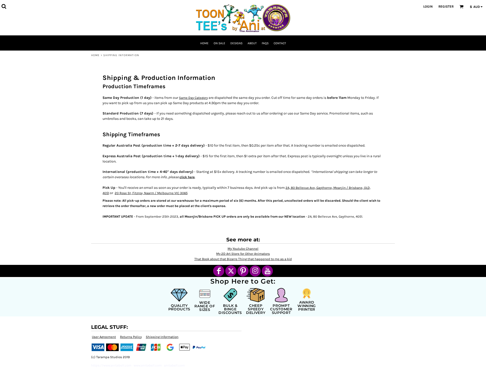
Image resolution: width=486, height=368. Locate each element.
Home (95, 55)
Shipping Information (162, 337)
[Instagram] (255, 271)
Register (446, 6)
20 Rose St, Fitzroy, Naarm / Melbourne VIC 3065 (151, 193)
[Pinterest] (243, 271)
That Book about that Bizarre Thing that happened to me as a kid (243, 259)
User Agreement (104, 337)
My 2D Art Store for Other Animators (243, 254)
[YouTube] (267, 271)
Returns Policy (131, 337)
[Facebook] (218, 271)
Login (428, 6)
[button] (3, 6)
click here (187, 177)
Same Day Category (193, 98)
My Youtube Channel (243, 248)
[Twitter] (230, 271)
